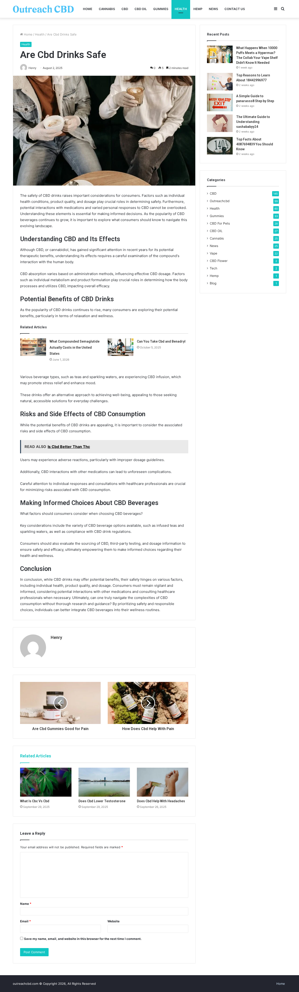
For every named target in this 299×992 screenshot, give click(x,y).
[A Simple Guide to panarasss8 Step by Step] (220, 102)
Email (25, 921)
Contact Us (234, 9)
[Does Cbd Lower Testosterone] (104, 782)
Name (25, 904)
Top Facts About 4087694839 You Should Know (254, 144)
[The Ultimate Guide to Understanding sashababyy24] (220, 123)
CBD (124, 9)
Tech (213, 268)
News (213, 9)
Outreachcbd (219, 201)
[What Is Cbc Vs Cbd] (45, 782)
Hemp (197, 9)
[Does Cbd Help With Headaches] (162, 782)
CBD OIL (141, 9)
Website (113, 921)
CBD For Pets (220, 223)
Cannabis (107, 9)
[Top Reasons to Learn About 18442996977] (220, 81)
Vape (213, 253)
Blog (213, 283)
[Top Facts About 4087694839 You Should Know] (220, 145)
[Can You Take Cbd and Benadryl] (120, 347)
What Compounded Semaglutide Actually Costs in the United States (75, 347)
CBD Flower (219, 261)
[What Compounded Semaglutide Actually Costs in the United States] (33, 347)
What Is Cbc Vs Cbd (34, 801)
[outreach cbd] (43, 9)
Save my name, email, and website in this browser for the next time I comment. (83, 939)
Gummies (160, 9)
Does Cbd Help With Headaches (161, 801)
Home (87, 9)
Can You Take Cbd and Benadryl (161, 341)
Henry (56, 637)
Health (181, 9)
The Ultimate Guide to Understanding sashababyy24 (253, 122)
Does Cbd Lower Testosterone (101, 801)
